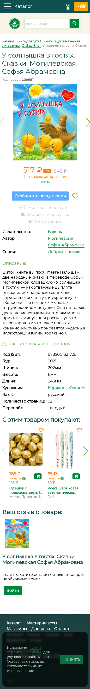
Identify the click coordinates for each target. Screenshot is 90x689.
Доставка (40, 628)
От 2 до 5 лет (31, 45)
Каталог (8, 41)
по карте (15, 478)
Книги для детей (29, 41)
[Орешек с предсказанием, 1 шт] (26, 449)
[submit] (74, 23)
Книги (48, 41)
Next (85, 451)
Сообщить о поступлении (40, 196)
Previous (4, 451)
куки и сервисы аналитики (24, 649)
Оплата (61, 628)
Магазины (17, 628)
